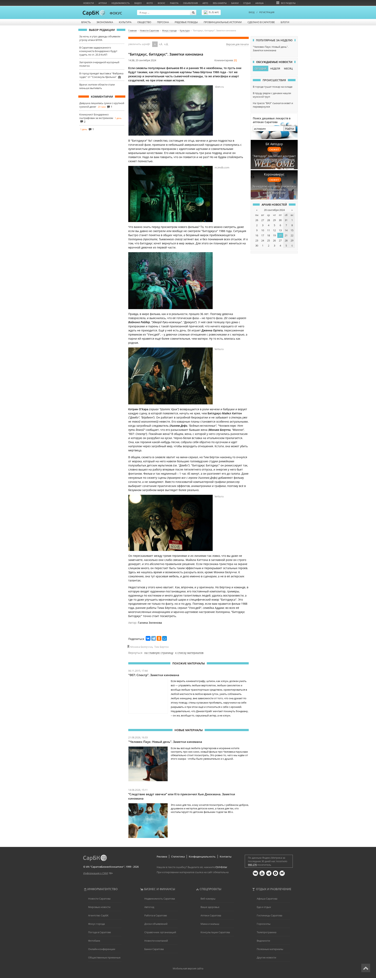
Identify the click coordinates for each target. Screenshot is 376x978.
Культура (125, 22)
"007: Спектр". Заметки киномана (153, 675)
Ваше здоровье (210, 907)
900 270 (252, 864)
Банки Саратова (154, 949)
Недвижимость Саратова (159, 898)
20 (280, 235)
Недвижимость (120, 3)
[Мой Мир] (164, 638)
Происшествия (274, 80)
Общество (144, 22)
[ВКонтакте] (148, 638)
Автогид (149, 907)
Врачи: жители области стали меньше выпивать (97, 86)
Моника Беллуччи (141, 647)
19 (274, 235)
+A (160, 44)
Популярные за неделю (274, 40)
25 (268, 240)
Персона (163, 22)
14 (286, 230)
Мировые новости (99, 907)
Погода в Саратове (99, 932)
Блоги (285, 22)
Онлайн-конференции (101, 949)
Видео (138, 3)
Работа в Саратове (155, 915)
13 (280, 230)
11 (268, 230)
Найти (289, 128)
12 (274, 230)
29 (274, 220)
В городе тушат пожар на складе (272, 86)
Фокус (161, 3)
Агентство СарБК (98, 915)
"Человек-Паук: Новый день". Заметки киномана (165, 742)
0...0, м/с (214, 12)
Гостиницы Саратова (269, 915)
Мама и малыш (210, 924)
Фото (149, 3)
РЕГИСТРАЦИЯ (266, 12)
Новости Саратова (99, 898)
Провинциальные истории (223, 22)
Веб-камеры (220, 3)
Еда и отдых (264, 907)
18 (268, 235)
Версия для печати (237, 44)
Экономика (105, 22)
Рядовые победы (186, 22)
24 (262, 240)
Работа (174, 3)
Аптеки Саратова (211, 915)
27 (262, 220)
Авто (205, 3)
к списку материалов (189, 653)
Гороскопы (263, 924)
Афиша (259, 3)
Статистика (178, 856)
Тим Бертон (161, 647)
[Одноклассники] (159, 638)
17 (262, 235)
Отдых (247, 3)
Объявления (190, 3)
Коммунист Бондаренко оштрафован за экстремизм (96, 116)
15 (292, 230)
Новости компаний (156, 940)
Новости (88, 3)
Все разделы (288, 3)
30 (280, 220)
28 (268, 220)
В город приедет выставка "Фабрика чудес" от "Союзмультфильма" (101, 75)
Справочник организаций (160, 932)
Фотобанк (94, 940)
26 (256, 220)
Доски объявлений (155, 924)
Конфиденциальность (202, 856)
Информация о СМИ (95, 873)
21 (286, 235)
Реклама (162, 856)
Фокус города (96, 924)
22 (292, 235)
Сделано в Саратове (261, 22)
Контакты (225, 856)
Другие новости (266, 957)
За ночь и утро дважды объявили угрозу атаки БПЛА (99, 38)
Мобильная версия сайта (188, 968)
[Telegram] (153, 638)
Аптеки (103, 3)
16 (256, 235)
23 (256, 240)
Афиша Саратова (267, 898)
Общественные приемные (104, 957)
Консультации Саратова (215, 932)
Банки (235, 3)
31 (286, 220)
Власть (86, 22)
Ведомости (263, 940)
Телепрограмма (266, 932)
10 (262, 230)
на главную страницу (158, 653)
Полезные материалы (270, 949)
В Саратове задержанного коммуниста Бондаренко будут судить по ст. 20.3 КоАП (98, 51)
